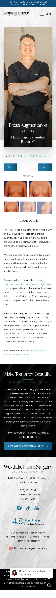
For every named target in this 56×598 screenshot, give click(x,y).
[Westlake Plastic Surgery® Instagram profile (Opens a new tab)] (19, 508)
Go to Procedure (38, 156)
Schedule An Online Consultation (25, 446)
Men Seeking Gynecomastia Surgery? (28, 3)
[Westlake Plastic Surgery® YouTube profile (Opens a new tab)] (36, 508)
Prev (10, 167)
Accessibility (33, 541)
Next (45, 167)
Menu (49, 14)
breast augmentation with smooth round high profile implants (28, 284)
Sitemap (34, 537)
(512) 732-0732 (28, 490)
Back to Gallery (17, 156)
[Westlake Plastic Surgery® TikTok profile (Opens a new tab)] (28, 508)
